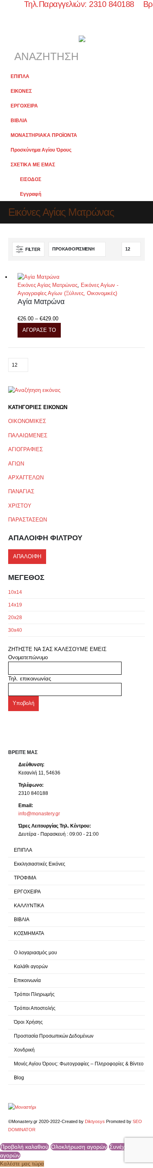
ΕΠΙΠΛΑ (20, 76)
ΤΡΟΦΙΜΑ (25, 877)
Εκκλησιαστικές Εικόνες (39, 863)
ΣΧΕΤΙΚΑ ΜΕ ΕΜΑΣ (33, 164)
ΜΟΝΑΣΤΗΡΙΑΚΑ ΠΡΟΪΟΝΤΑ (44, 135)
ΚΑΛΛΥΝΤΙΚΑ (29, 905)
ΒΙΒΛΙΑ (19, 120)
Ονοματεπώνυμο (28, 657)
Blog (19, 1077)
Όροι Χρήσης (28, 1022)
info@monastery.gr (39, 813)
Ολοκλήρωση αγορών (79, 1146)
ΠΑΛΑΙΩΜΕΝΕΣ (27, 435)
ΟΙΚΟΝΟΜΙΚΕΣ (27, 421)
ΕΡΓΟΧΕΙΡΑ (24, 105)
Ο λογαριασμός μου (35, 952)
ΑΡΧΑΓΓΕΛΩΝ (26, 477)
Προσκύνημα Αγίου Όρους (41, 149)
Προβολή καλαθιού (24, 1146)
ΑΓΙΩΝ (16, 464)
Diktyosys (95, 1121)
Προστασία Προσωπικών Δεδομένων (53, 1035)
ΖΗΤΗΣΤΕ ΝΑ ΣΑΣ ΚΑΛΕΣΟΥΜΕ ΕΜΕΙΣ (57, 649)
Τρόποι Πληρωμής (34, 994)
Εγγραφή (30, 194)
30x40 (15, 630)
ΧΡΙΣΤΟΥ (19, 506)
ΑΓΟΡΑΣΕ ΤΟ (39, 330)
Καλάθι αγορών (31, 966)
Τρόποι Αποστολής (34, 1008)
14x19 (15, 605)
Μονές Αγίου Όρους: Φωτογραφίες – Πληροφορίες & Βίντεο (79, 1063)
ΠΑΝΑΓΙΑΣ (21, 491)
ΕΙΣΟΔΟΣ (30, 179)
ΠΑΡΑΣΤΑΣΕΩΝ (27, 520)
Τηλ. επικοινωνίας (29, 679)
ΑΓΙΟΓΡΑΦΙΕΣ (25, 449)
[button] (15, 31)
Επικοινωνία (27, 980)
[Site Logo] (22, 1106)
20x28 (15, 617)
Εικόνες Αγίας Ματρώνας (48, 285)
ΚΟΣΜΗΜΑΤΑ (29, 933)
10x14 (15, 592)
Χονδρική (24, 1049)
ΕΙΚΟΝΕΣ (21, 91)
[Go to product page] (81, 277)
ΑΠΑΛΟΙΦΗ (27, 556)
